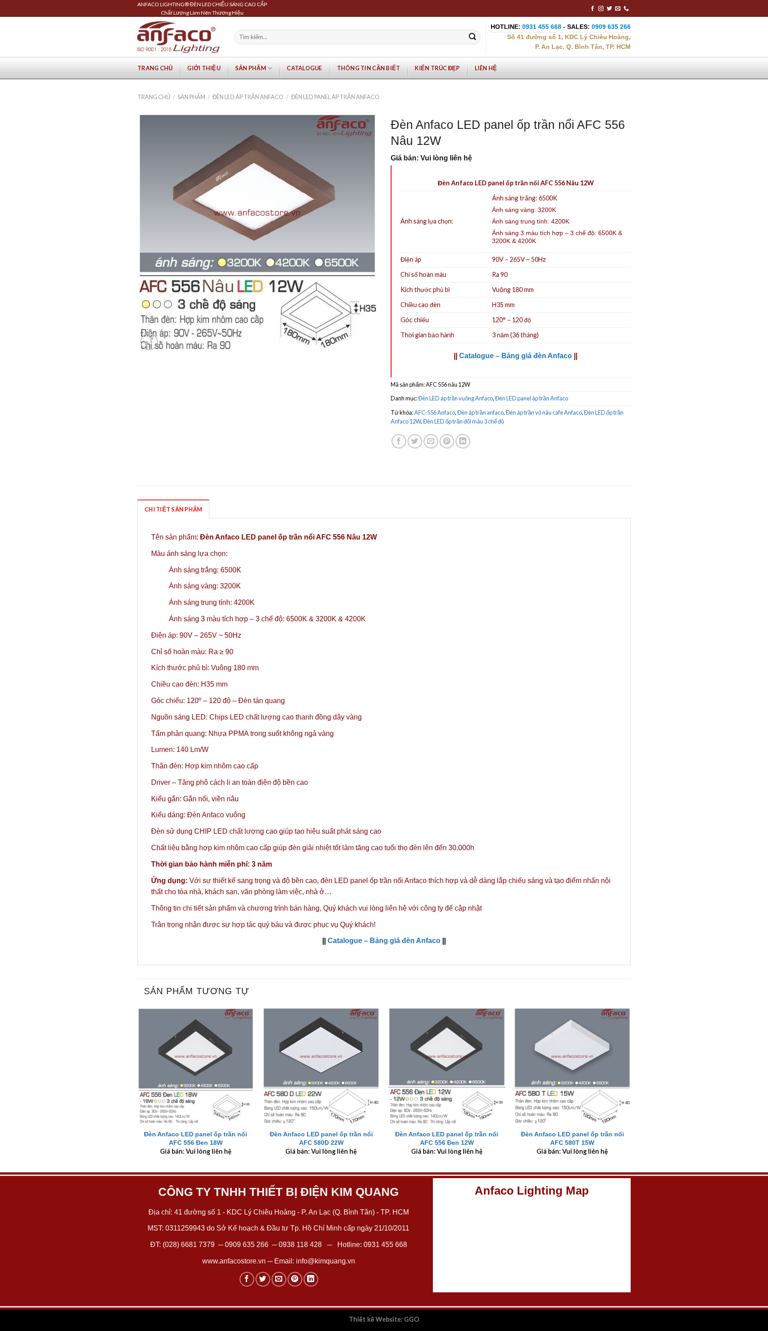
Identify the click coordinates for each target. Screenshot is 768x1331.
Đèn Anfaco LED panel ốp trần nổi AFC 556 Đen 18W (195, 1138)
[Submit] (472, 37)
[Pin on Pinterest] (447, 441)
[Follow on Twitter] (609, 9)
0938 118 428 (300, 1244)
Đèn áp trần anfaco (480, 412)
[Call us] (626, 9)
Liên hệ (486, 68)
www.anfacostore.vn (234, 1261)
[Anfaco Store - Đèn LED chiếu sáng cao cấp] (178, 37)
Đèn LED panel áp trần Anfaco (335, 96)
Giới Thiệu (203, 68)
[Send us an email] (617, 9)
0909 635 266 (246, 1244)
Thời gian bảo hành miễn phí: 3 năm (211, 864)
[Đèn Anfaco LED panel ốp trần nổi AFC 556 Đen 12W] (446, 1065)
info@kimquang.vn (325, 1261)
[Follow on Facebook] (592, 9)
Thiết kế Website (375, 1319)
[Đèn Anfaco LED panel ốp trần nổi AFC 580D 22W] (321, 1065)
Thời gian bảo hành (427, 335)
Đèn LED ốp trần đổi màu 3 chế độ (463, 421)
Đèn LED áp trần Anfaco (248, 96)
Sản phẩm (250, 68)
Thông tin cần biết (368, 68)
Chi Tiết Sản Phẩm (173, 509)
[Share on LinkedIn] (463, 441)
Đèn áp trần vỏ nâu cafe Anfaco (544, 412)
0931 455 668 (385, 1244)
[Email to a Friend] (431, 441)
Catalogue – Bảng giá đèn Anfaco (515, 356)
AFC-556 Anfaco (434, 412)
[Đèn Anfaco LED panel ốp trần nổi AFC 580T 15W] (572, 1065)
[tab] (173, 509)
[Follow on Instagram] (601, 9)
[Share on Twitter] (415, 441)
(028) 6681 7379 (189, 1244)
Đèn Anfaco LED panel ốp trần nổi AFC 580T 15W (572, 1138)
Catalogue (304, 68)
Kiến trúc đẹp (437, 68)
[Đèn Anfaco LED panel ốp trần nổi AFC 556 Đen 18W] (195, 1065)
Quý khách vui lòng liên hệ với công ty (383, 908)
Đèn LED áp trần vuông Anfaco (455, 398)
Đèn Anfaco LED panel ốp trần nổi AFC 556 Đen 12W (446, 1138)
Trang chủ (154, 68)
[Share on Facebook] (399, 441)
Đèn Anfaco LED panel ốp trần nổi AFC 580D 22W (321, 1138)
